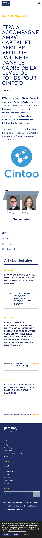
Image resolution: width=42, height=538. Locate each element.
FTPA (6, 445)
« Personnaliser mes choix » (17, 531)
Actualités (7, 477)
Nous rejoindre (9, 480)
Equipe (6, 474)
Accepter (6, 534)
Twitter (10, 244)
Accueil (6, 466)
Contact (7, 483)
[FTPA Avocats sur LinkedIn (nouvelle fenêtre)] (5, 456)
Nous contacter (21, 219)
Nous (6, 469)
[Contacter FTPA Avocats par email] (7, 456)
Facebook (11, 249)
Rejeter (16, 534)
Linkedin (10, 239)
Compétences (9, 472)
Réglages (25, 534)
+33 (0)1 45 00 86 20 (15, 453)
